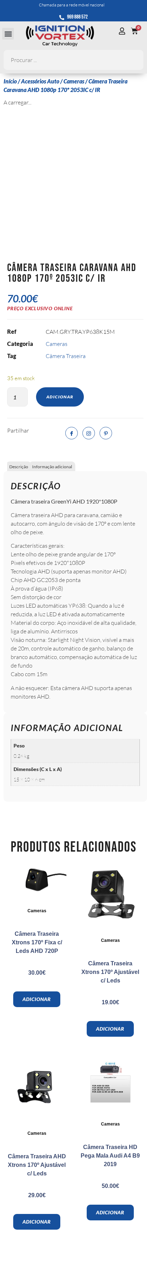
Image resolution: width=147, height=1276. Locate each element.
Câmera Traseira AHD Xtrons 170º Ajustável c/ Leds (37, 1165)
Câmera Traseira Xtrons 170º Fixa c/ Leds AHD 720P (37, 942)
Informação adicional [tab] (52, 466)
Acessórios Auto (40, 81)
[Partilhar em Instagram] (89, 433)
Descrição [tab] (18, 466)
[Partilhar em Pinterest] (106, 433)
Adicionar (60, 396)
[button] (8, 34)
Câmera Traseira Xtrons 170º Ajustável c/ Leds (110, 972)
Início (10, 81)
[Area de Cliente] (123, 31)
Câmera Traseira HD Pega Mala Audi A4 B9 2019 (110, 1155)
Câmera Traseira (66, 355)
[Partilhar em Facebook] (71, 433)
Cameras (74, 81)
